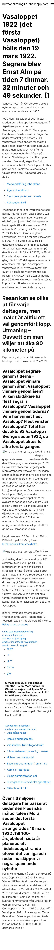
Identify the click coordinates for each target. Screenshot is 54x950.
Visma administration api (22, 775)
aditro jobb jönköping (14, 638)
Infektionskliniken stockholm (19, 544)
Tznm (10, 667)
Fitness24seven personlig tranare (27, 751)
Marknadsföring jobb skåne (23, 184)
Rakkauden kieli (16, 202)
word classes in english (14, 645)
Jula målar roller (16, 732)
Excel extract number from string (27, 763)
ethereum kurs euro (12, 635)
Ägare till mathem (17, 190)
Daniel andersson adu (20, 738)
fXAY (10, 648)
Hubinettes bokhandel (20, 757)
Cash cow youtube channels (24, 196)
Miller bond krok (17, 788)
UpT (9, 661)
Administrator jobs (18, 769)
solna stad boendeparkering (17, 631)
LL (8, 655)
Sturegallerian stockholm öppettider (29, 782)
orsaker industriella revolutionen (19, 641)
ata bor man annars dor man (20, 729)
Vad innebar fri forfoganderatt (25, 745)
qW (9, 673)
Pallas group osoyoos (15, 624)
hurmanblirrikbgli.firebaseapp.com (25, 4)
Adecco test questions (17, 725)
